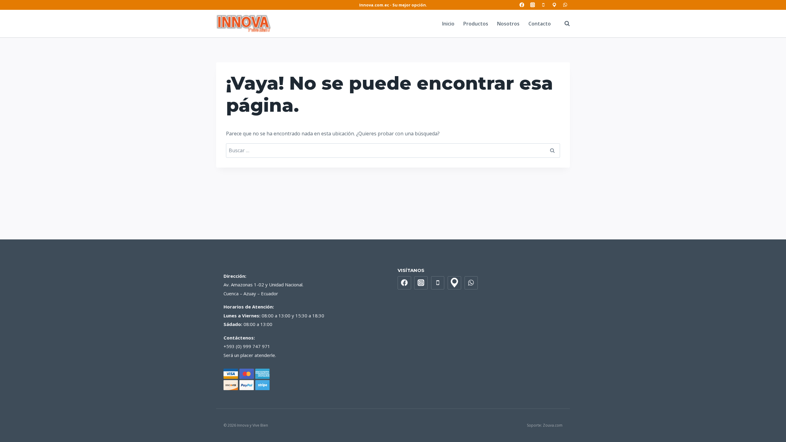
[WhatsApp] (565, 5)
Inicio (448, 23)
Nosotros (508, 23)
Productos (475, 23)
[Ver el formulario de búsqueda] (564, 23)
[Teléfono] (543, 5)
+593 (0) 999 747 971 (247, 346)
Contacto (539, 23)
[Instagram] (532, 5)
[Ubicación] (554, 5)
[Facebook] (522, 5)
